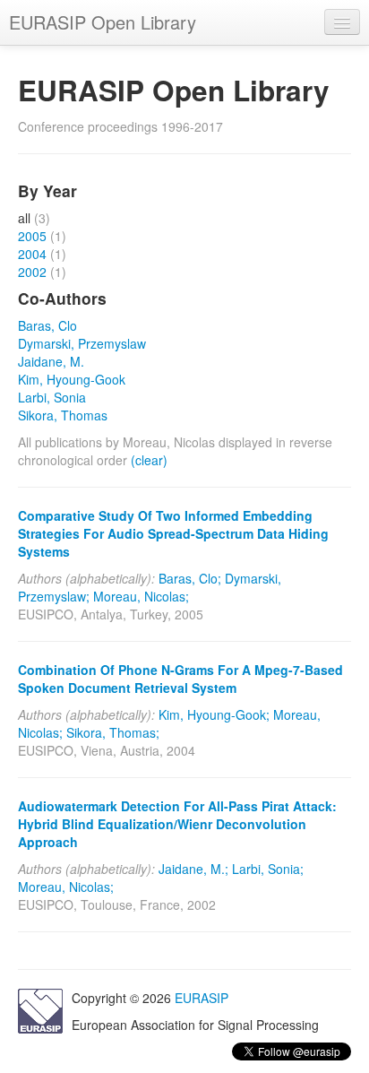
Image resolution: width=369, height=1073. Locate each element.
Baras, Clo (47, 325)
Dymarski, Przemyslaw (82, 343)
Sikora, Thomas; (112, 732)
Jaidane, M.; (193, 869)
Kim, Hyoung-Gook (71, 379)
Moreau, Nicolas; (141, 596)
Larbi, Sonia (52, 397)
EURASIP (201, 998)
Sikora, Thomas (62, 415)
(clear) (149, 460)
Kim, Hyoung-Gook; (214, 714)
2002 (32, 272)
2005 (32, 236)
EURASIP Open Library (102, 22)
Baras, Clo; (190, 578)
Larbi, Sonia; (268, 869)
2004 (32, 254)
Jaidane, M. (51, 361)
